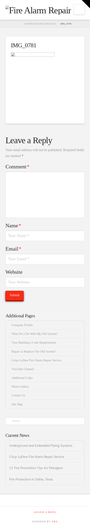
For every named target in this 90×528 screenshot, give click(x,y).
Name (13, 225)
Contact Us (18, 395)
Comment (17, 167)
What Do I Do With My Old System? (35, 334)
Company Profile (22, 325)
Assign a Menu (45, 512)
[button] (79, 9)
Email (13, 249)
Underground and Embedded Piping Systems (41, 445)
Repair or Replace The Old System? (34, 351)
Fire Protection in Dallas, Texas (31, 479)
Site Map (17, 404)
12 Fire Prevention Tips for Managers (36, 468)
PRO (55, 521)
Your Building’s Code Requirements (34, 342)
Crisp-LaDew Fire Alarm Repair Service (37, 360)
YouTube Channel (23, 369)
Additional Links (22, 378)
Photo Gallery (20, 386)
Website (13, 272)
